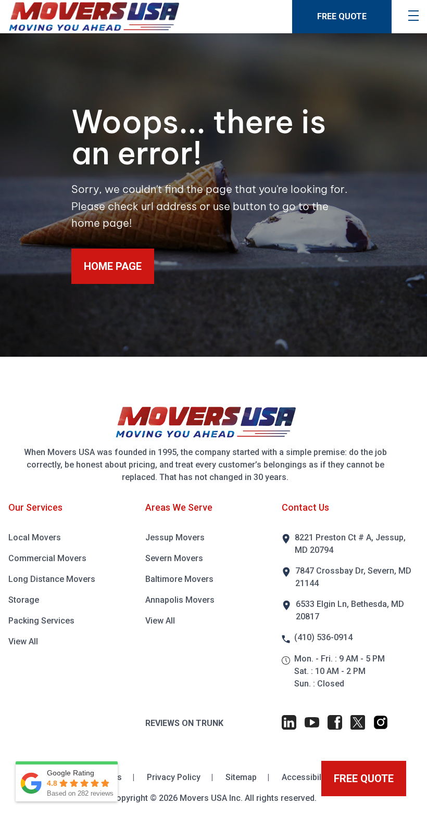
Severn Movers (174, 558)
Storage (23, 600)
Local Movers (34, 537)
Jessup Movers (175, 537)
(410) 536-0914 (323, 637)
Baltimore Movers (179, 579)
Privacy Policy (175, 777)
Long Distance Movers (51, 579)
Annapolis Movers (180, 600)
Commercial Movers (47, 558)
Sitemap (242, 777)
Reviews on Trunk (184, 723)
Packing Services (41, 621)
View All (23, 641)
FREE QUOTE (342, 16)
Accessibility (306, 777)
